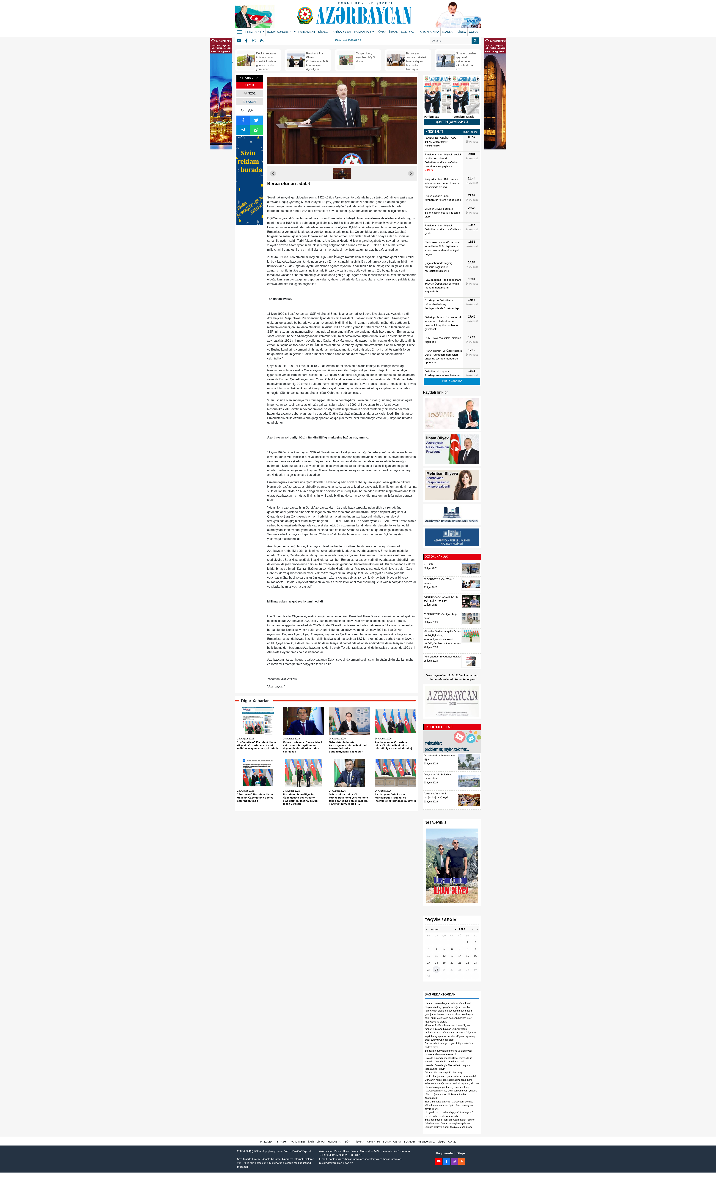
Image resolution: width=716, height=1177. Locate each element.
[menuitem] (342, 173)
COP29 (473, 31)
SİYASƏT (324, 31)
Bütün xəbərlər (470, 132)
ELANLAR (448, 31)
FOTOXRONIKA (429, 31)
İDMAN (393, 31)
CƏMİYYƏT (408, 31)
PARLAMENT (306, 31)
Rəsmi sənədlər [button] (280, 31)
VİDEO (461, 31)
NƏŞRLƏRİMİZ (426, 1141)
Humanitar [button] (363, 31)
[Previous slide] (273, 173)
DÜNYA (381, 31)
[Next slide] (411, 173)
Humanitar (335, 1141)
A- (242, 110)
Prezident (267, 1141)
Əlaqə (461, 1153)
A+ (250, 110)
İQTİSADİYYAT (342, 31)
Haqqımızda (444, 1153)
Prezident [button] (253, 31)
